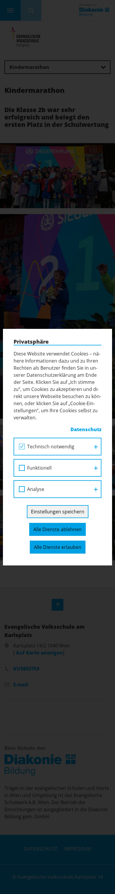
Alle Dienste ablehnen (57, 529)
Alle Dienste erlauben (57, 547)
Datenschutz (85, 429)
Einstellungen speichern (57, 511)
